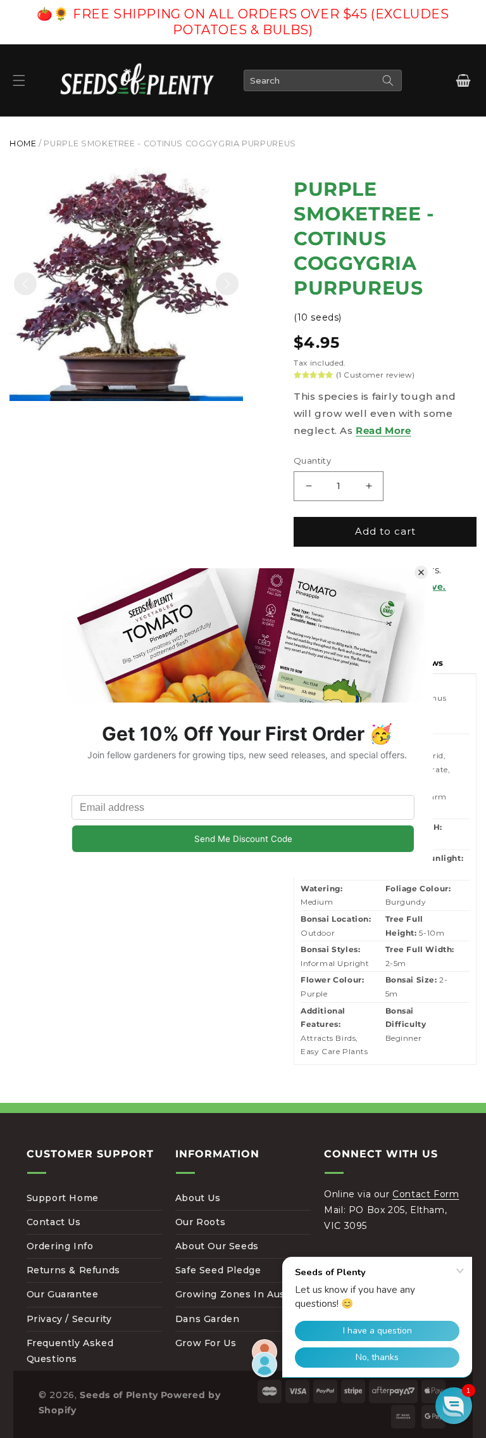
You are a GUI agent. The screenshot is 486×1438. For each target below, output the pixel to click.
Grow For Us (206, 1343)
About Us (198, 1198)
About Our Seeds (217, 1246)
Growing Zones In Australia (242, 1294)
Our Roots (200, 1222)
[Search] (388, 80)
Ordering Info (60, 1246)
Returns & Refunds (73, 1270)
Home (23, 143)
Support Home (63, 1198)
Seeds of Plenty (119, 1395)
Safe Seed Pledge (218, 1270)
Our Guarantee (63, 1294)
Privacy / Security (69, 1319)
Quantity (312, 460)
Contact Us (54, 1222)
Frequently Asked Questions (70, 1351)
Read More (383, 430)
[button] (19, 80)
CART (462, 80)
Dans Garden (207, 1319)
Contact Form (425, 1194)
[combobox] (323, 80)
